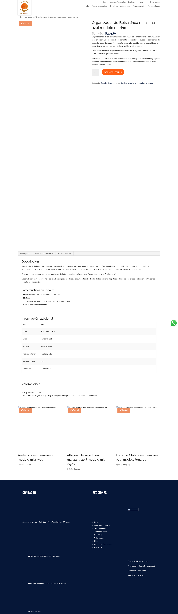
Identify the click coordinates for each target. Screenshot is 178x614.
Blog (104, 2)
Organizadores (28, 17)
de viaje (124, 83)
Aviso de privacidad (135, 575)
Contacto (131, 2)
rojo (151, 83)
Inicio (87, 6)
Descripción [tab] (25, 254)
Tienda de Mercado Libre (138, 561)
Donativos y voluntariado (120, 6)
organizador (139, 83)
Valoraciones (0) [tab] (64, 254)
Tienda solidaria (154, 6)
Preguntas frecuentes (117, 2)
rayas (147, 83)
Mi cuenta (141, 2)
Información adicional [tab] (44, 254)
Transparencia (138, 6)
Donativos (98, 535)
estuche (131, 83)
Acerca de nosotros (99, 6)
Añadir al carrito (113, 72)
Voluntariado (99, 538)
